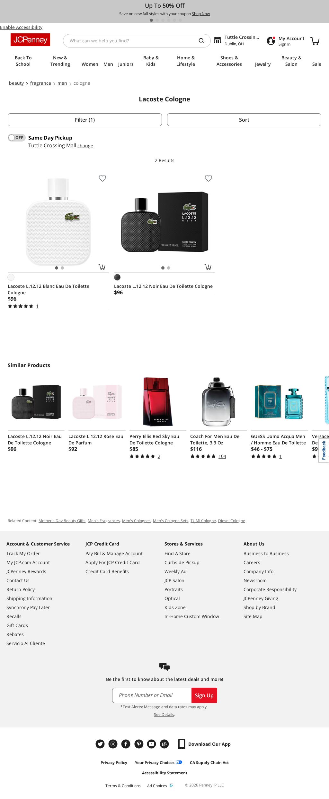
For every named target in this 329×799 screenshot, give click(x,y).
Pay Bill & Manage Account (114, 553)
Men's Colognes (136, 520)
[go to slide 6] (180, 20)
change (85, 145)
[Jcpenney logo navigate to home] (30, 39)
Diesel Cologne (231, 520)
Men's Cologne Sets (170, 520)
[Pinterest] (139, 744)
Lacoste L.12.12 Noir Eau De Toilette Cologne (163, 286)
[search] (204, 40)
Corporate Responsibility (270, 589)
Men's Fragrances (104, 520)
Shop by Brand (259, 607)
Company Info (258, 571)
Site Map (253, 616)
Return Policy (20, 589)
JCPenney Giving (261, 598)
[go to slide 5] (174, 20)
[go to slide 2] (157, 20)
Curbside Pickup (182, 562)
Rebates (15, 634)
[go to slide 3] (162, 20)
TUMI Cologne (203, 520)
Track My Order (23, 553)
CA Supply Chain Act (209, 762)
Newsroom (255, 580)
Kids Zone (175, 607)
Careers (252, 562)
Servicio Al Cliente (25, 643)
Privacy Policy (114, 762)
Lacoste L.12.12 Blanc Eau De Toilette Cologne (48, 289)
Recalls (14, 616)
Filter (85, 119)
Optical (172, 598)
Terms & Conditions (123, 785)
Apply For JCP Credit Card (112, 562)
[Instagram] (113, 744)
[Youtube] (152, 744)
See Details (164, 714)
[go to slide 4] (168, 20)
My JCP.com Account (28, 562)
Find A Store (177, 553)
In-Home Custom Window (191, 616)
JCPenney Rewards (26, 571)
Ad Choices (157, 785)
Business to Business (266, 553)
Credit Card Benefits (107, 571)
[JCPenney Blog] (165, 744)
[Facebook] (126, 744)
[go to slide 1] (151, 20)
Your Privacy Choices (154, 762)
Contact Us (18, 580)
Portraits (173, 589)
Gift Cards (17, 625)
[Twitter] (100, 744)
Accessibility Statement (164, 773)
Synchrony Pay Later (28, 607)
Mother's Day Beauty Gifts (62, 520)
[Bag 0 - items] (314, 40)
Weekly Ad (175, 571)
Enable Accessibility (21, 27)
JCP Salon (174, 580)
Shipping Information (29, 598)
